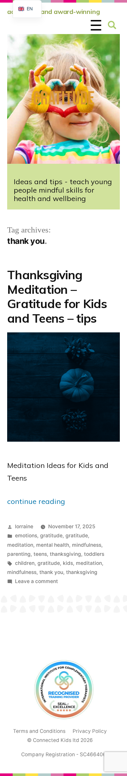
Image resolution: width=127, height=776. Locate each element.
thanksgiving (65, 554)
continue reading (36, 501)
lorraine (24, 526)
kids (68, 563)
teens (40, 554)
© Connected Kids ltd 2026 (60, 740)
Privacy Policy (90, 731)
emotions (26, 535)
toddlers (94, 554)
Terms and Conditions (39, 731)
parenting (19, 554)
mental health (52, 545)
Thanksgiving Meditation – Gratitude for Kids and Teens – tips (57, 296)
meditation (20, 545)
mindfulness (86, 545)
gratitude (51, 535)
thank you (51, 572)
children (25, 563)
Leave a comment (36, 581)
